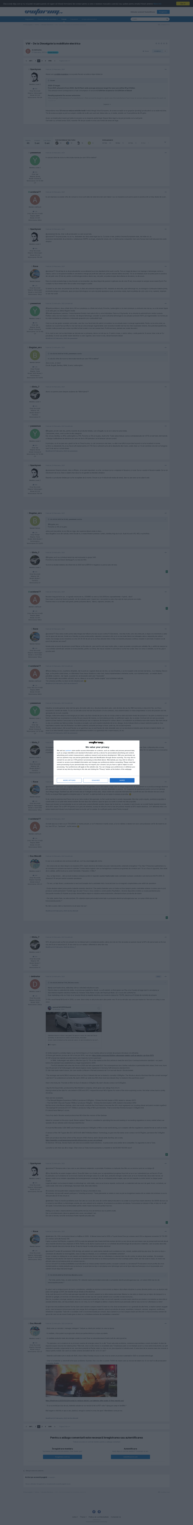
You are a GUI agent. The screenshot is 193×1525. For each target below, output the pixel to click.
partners (68, 750)
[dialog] (96, 762)
